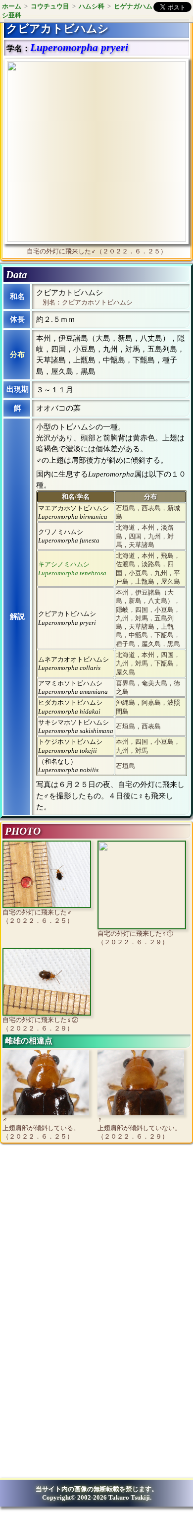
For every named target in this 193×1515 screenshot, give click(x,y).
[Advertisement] (87, 1232)
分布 (17, 355)
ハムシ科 (91, 6)
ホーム (11, 6)
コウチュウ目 (50, 6)
